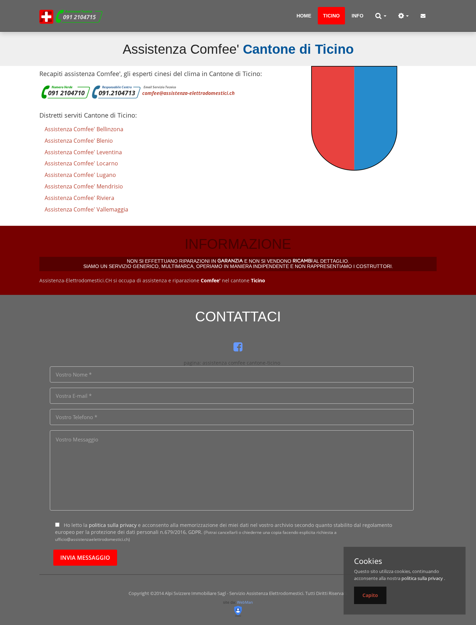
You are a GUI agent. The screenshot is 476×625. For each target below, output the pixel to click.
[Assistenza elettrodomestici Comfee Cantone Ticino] (46, 15)
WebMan (245, 602)
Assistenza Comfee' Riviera (79, 198)
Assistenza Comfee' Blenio (79, 140)
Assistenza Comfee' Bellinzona (84, 129)
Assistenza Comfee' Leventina (83, 152)
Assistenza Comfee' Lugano (80, 175)
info (357, 15)
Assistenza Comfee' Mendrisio (84, 186)
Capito (370, 595)
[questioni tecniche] (403, 15)
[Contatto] (423, 15)
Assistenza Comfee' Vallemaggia (86, 209)
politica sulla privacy (113, 525)
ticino (331, 15)
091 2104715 (79, 17)
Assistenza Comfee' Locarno (81, 163)
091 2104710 (66, 93)
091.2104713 (117, 93)
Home (304, 15)
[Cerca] (381, 15)
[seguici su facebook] (238, 347)
